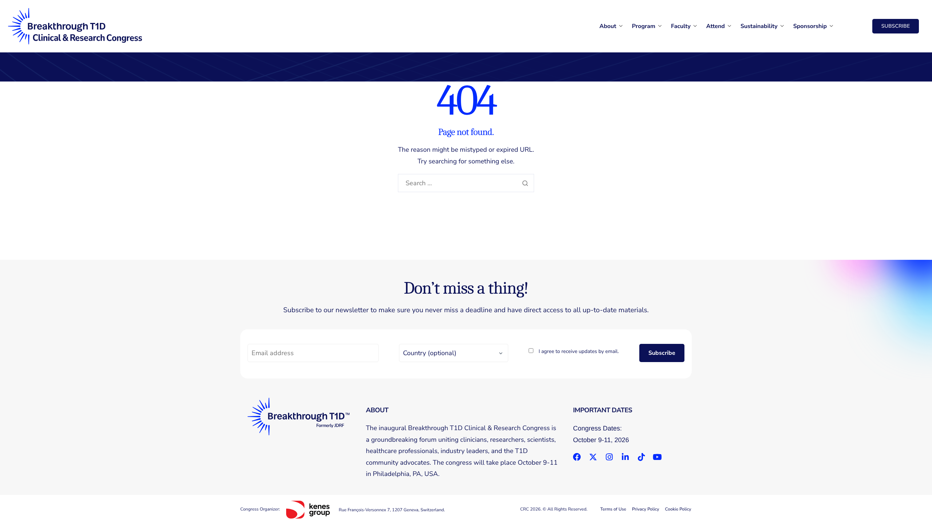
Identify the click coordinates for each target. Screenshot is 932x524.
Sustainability (759, 26)
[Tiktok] (641, 457)
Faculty (681, 26)
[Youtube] (657, 457)
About (608, 26)
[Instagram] (609, 457)
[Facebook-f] (577, 457)
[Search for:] (466, 183)
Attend (715, 26)
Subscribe (661, 353)
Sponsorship (810, 26)
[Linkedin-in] (625, 457)
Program (643, 26)
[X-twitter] (593, 457)
